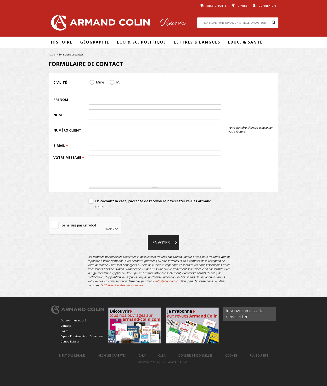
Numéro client (67, 130)
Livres (243, 5)
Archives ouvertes (112, 355)
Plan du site (259, 355)
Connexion (267, 5)
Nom (57, 115)
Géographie (94, 42)
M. (118, 82)
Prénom (60, 99)
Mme (100, 82)
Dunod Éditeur (70, 341)
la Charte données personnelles (122, 285)
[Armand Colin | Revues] (117, 24)
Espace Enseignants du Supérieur (82, 336)
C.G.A (162, 355)
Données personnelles (195, 355)
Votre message (68, 157)
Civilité (60, 82)
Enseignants (216, 5)
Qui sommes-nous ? (73, 320)
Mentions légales (72, 355)
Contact (66, 325)
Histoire (61, 42)
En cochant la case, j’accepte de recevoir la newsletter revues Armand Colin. (153, 204)
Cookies (231, 355)
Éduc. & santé (245, 42)
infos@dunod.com (167, 281)
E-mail (60, 145)
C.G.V (142, 355)
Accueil (52, 54)
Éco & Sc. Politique (141, 42)
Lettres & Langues (197, 42)
